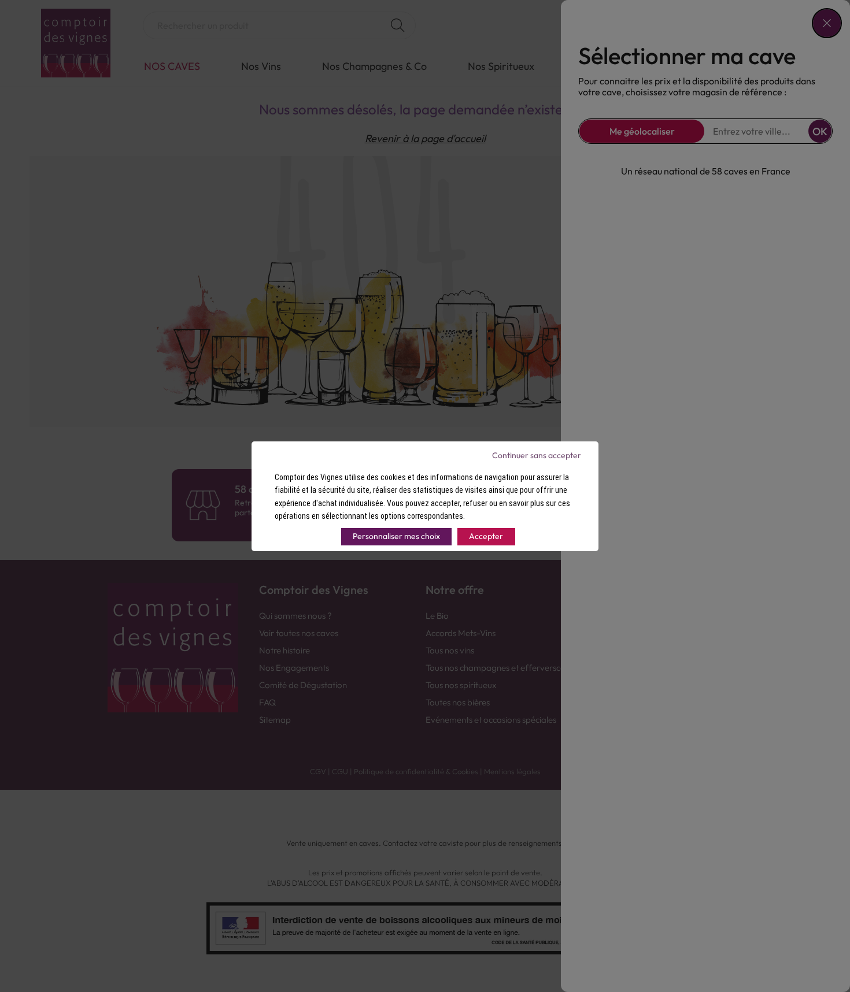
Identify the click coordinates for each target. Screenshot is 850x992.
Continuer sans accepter (536, 455)
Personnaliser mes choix (396, 536)
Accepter (486, 536)
